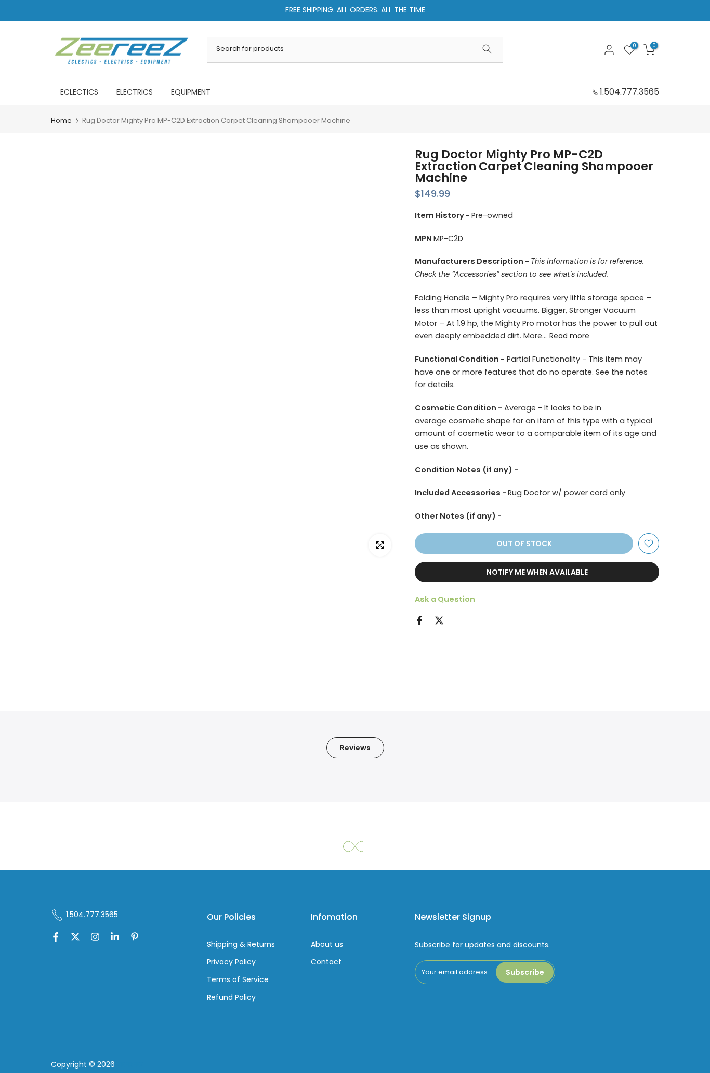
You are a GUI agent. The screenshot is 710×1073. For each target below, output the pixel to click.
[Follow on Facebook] (55, 938)
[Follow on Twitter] (75, 938)
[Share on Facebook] (419, 620)
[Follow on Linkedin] (115, 938)
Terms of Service (238, 980)
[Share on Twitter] (439, 620)
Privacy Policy (231, 962)
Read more (569, 335)
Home (61, 120)
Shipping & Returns (241, 944)
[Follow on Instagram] (95, 938)
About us (327, 944)
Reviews (355, 748)
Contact (326, 962)
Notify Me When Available (537, 572)
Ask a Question (445, 599)
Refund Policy (231, 997)
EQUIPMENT (191, 92)
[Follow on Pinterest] (134, 938)
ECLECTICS (79, 92)
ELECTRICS (134, 92)
